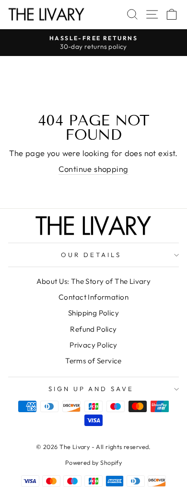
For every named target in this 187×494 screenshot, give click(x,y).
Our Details (91, 254)
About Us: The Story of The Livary (93, 281)
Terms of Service (93, 360)
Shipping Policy (93, 312)
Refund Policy (93, 329)
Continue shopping (93, 169)
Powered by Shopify (93, 462)
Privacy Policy (93, 344)
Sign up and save (91, 389)
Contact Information (93, 297)
